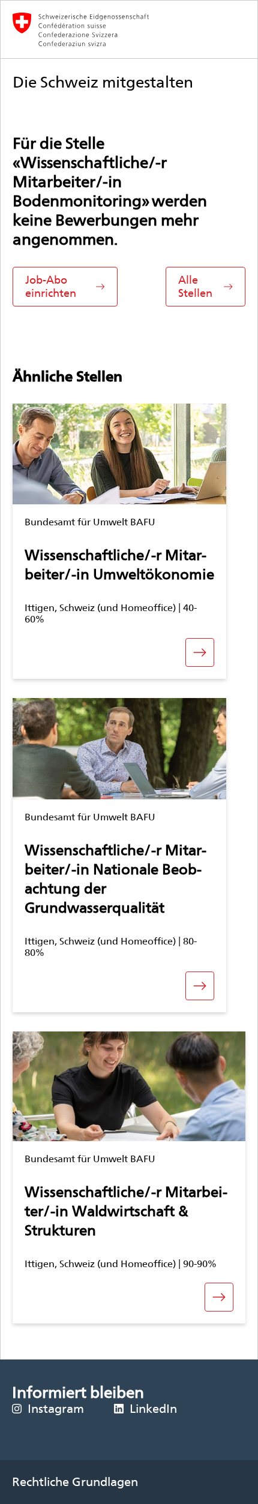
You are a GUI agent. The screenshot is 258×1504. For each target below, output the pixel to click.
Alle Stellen (195, 286)
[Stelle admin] (129, 29)
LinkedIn (153, 1408)
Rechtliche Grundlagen (75, 1482)
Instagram (56, 1408)
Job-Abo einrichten (50, 286)
